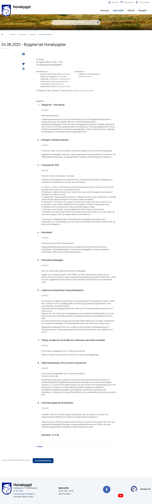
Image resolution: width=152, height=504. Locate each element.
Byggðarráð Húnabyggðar (45, 34)
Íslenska (4, 34)
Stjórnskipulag (22, 34)
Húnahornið (145, 489)
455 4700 (19, 491)
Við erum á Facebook (115, 489)
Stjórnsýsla (13, 34)
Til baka (39, 446)
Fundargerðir (32, 34)
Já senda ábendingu (43, 460)
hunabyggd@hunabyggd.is (24, 494)
